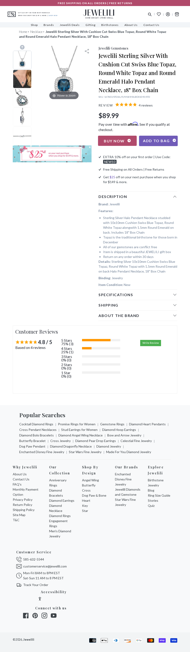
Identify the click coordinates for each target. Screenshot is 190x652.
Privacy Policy (22, 500)
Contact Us (21, 479)
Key (85, 506)
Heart (86, 500)
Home (23, 32)
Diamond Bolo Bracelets (36, 435)
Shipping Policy (24, 510)
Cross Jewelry (60, 441)
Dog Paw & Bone (94, 495)
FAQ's (17, 484)
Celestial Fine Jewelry (136, 441)
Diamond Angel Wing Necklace (80, 435)
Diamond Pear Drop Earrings (95, 441)
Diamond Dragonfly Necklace (71, 446)
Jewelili (28, 639)
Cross (86, 490)
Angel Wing (90, 480)
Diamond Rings (60, 516)
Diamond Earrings (61, 500)
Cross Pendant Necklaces (38, 430)
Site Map (19, 515)
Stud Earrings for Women (79, 430)
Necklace (36, 32)
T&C (16, 520)
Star (85, 511)
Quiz (151, 506)
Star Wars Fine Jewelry (85, 452)
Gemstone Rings (112, 424)
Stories (153, 500)
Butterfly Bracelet (32, 441)
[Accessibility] (40, 599)
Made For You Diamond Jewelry (128, 452)
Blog (151, 490)
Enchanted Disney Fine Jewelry (41, 452)
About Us (20, 474)
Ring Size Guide (159, 495)
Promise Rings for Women (76, 424)
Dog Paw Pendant (32, 446)
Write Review (150, 342)
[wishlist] (158, 14)
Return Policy (22, 505)
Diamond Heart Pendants (147, 424)
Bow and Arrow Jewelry (124, 435)
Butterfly (88, 485)
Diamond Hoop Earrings (119, 430)
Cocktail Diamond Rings (36, 424)
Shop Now (53, 15)
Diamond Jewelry (108, 446)
